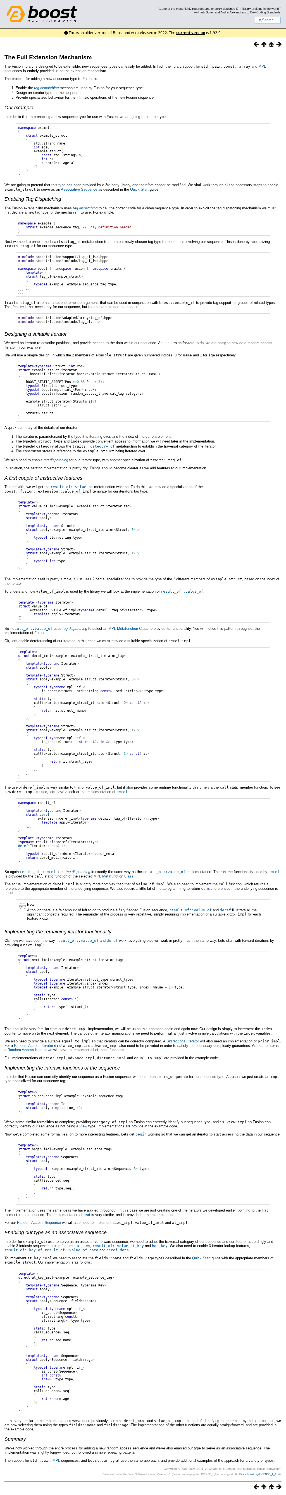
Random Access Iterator (33, 1046)
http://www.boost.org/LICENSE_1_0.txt (257, 1474)
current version (190, 32)
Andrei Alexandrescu (234, 12)
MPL (262, 66)
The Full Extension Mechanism (48, 57)
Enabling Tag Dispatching (32, 199)
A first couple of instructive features (43, 478)
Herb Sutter (206, 12)
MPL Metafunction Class (128, 628)
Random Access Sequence (39, 1222)
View (83, 1126)
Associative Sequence (79, 189)
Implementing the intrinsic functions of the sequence (62, 1068)
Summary (15, 1439)
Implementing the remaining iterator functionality (57, 932)
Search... (269, 20)
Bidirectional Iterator (182, 1041)
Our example (18, 107)
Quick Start (139, 189)
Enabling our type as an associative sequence (55, 1232)
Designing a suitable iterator (35, 334)
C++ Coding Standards (265, 12)
